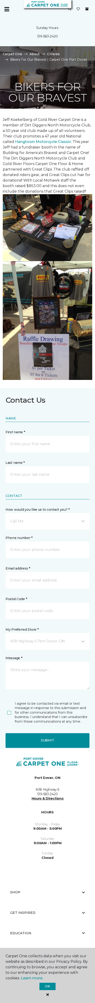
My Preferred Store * (22, 629)
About (35, 54)
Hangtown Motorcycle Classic (43, 142)
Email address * (18, 568)
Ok (47, 986)
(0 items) (87, 9)
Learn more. (32, 978)
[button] (69, 9)
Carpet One (12, 54)
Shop (15, 892)
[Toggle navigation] (7, 9)
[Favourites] (78, 9)
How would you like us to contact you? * (38, 509)
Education (20, 933)
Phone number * (19, 537)
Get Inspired (23, 913)
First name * (15, 432)
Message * (14, 658)
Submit (47, 740)
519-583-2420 (47, 36)
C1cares (53, 54)
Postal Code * (16, 599)
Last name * (15, 462)
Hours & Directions (48, 798)
